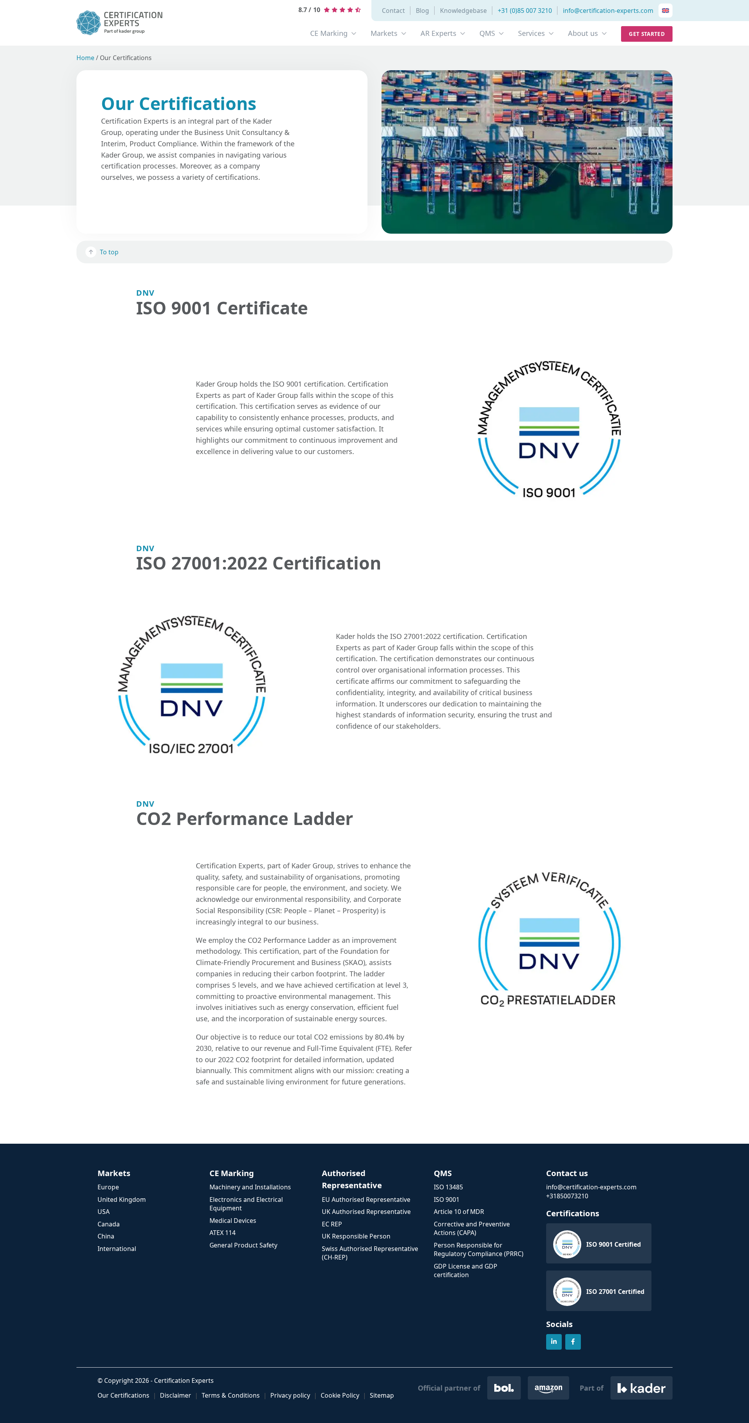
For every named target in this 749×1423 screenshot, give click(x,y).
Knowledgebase (463, 10)
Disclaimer (175, 1395)
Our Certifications (123, 1395)
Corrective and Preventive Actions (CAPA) (472, 1228)
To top (109, 252)
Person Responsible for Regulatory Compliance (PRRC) (479, 1249)
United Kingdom (122, 1199)
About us (583, 33)
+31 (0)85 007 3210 (525, 10)
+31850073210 (567, 1196)
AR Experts (438, 33)
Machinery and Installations (250, 1187)
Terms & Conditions (231, 1395)
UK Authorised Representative (366, 1211)
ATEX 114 (222, 1232)
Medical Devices (232, 1220)
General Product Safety (243, 1245)
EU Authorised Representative (366, 1199)
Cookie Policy (340, 1395)
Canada (109, 1224)
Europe (108, 1187)
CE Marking (329, 33)
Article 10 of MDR (459, 1211)
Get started (647, 33)
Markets (384, 33)
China (106, 1236)
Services (531, 33)
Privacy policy (290, 1395)
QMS (487, 33)
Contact (393, 10)
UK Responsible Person (356, 1236)
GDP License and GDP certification (465, 1270)
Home (85, 57)
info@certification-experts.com (608, 10)
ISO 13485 (448, 1187)
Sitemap (382, 1395)
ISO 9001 (447, 1199)
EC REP (332, 1224)
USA (104, 1211)
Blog (422, 10)
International (117, 1248)
